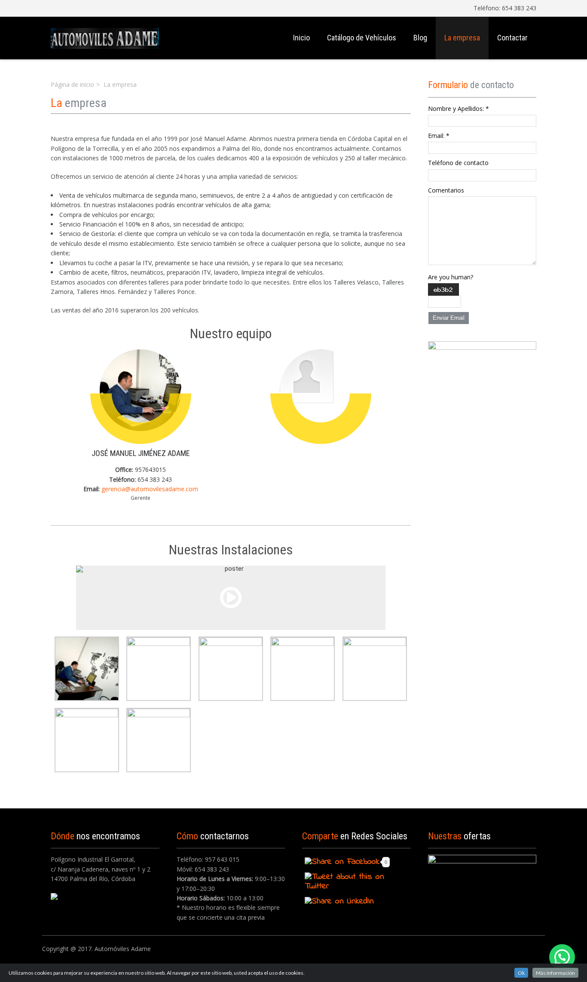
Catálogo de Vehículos (361, 37)
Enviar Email (449, 318)
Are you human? (450, 277)
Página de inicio (72, 84)
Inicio (301, 37)
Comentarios (446, 190)
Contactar (512, 37)
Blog (420, 37)
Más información (555, 973)
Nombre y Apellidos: (458, 108)
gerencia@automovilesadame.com (149, 489)
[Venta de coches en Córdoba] (105, 38)
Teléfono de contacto (458, 163)
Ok (521, 973)
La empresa (462, 37)
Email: (438, 136)
